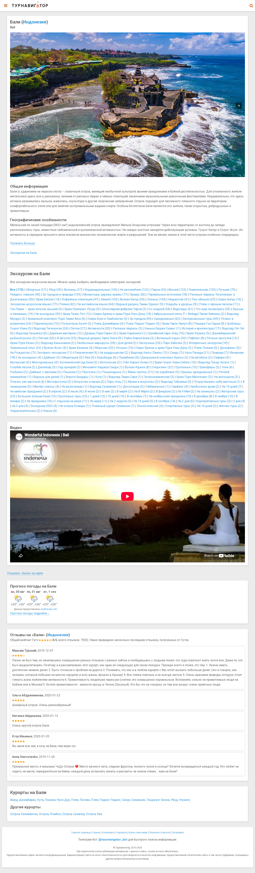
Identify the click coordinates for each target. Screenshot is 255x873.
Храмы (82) (138, 294)
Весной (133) (177, 289)
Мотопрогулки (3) (59, 381)
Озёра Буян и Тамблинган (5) (107, 319)
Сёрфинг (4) (179, 386)
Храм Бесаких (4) (81, 348)
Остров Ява (94, 814)
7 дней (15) (97, 396)
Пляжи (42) (67, 304)
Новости (165, 832)
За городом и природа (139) (62, 294)
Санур (126, 800)
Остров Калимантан (24, 814)
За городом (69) (141, 319)
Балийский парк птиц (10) (166, 333)
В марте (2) (124, 391)
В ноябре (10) (224, 396)
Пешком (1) (71, 372)
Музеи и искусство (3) (143, 381)
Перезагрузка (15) (46, 323)
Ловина (50, 800)
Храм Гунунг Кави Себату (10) (175, 362)
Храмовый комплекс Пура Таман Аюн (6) (56, 319)
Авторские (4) (19, 362)
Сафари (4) (221, 357)
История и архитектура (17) (201, 328)
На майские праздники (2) (28, 391)
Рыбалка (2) (18, 372)
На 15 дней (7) (231, 386)
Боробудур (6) (106, 357)
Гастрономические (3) (159, 377)
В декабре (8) (203, 396)
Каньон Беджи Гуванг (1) (162, 328)
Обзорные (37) (36, 289)
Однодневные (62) (167, 319)
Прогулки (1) (91, 372)
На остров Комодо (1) (74, 406)
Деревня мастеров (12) (65, 333)
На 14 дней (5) (143, 401)
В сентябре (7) (137, 396)
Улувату (184, 800)
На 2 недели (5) (120, 401)
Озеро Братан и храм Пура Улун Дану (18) (122, 314)
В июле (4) (75, 391)
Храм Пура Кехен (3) (24, 343)
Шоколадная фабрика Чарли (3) (124, 309)
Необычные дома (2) (204, 386)
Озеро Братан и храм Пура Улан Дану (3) (163, 348)
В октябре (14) (165, 401)
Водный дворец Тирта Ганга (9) (99, 338)
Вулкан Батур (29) (132, 299)
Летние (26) (46, 338)
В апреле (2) (57, 391)
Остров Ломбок (50, 814)
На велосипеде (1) (74, 386)
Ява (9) (89, 357)
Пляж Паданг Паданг (106, 800)
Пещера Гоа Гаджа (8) (209, 323)
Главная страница (81, 832)
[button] (251, 5)
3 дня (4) (239, 401)
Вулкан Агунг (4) (55, 348)
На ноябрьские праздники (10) (170, 396)
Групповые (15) (186, 367)
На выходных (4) (29, 357)
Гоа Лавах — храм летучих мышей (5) (36, 309)
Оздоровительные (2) (25, 411)
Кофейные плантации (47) (80, 299)
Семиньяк (138, 800)
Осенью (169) (156, 299)
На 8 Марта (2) (143, 391)
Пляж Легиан (80, 800)
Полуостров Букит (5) (76, 323)
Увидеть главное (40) (25, 294)
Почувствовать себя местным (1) (217, 381)
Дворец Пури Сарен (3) (100, 333)
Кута (40, 800)
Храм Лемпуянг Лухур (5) (82, 309)
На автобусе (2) (201, 357)
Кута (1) (100, 377)
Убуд (174, 800)
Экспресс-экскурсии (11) (54, 352)
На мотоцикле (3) (226, 377)
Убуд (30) (55, 289)
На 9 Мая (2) (186, 391)
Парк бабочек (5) (174, 343)
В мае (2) (108, 391)
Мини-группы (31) (140, 372)
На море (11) (98, 401)
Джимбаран (27, 800)
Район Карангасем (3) (139, 338)
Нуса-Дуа (63, 800)
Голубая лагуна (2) (22, 367)
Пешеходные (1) (113, 372)
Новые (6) (50, 411)
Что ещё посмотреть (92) (213, 309)
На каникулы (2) (208, 391)
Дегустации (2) (133, 386)
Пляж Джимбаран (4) (108, 323)
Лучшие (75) (226, 289)
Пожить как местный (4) (27, 381)
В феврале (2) (165, 391)
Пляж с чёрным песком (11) (218, 304)
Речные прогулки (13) (222, 338)
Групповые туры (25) (72, 396)
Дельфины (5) (230, 348)
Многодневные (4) (45, 362)
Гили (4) (227, 367)
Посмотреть (108, 832)
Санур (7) (176, 352)
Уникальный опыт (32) (25, 348)
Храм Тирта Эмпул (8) (177, 323)
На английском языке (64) (95, 304)
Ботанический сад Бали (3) (78, 362)
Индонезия (34, 22)
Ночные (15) (124, 348)
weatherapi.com (49, 609)
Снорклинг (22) (162, 367)
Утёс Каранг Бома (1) (137, 362)
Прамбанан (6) (129, 357)
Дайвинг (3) (51, 357)
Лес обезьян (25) (203, 299)
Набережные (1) (157, 386)
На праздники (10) (39, 401)
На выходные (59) (47, 314)
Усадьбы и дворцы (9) (181, 304)
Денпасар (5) (47, 367)
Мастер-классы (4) (46, 386)
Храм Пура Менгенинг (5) (194, 377)
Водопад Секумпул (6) (31, 333)
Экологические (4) (150, 406)
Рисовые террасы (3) (127, 328)
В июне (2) (92, 391)
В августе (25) (66, 338)
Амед (14, 800)
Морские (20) (104, 348)
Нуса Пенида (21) (197, 352)
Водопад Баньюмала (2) (57, 343)
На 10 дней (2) (207, 406)
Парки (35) (158, 289)
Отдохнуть (121, 832)
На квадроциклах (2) (113, 352)
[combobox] (251, 3)
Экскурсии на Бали (23, 253)
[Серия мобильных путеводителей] (30, 4)
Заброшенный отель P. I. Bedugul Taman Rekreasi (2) (189, 314)
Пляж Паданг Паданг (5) (143, 323)
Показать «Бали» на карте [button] (25, 573)
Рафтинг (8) (196, 338)
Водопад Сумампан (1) (105, 386)
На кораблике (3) (167, 372)
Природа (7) (219, 352)
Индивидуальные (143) (101, 289)
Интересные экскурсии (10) (208, 343)
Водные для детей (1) (48, 377)
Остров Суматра (73, 814)
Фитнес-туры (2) (230, 406)
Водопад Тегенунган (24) (51, 328)
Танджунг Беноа (158, 800)
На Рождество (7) (22, 352)
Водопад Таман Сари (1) (124, 377)
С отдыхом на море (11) (70, 401)
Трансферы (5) (209, 367)
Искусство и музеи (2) (89, 381)
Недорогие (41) (178, 299)
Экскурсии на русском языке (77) (33, 304)
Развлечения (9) (85, 352)
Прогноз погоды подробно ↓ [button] (29, 613)
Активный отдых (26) (171, 338)
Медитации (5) (72, 357)
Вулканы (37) (73, 289)
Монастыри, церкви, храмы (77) (105, 294)
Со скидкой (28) (159, 309)
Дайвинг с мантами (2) (45, 372)
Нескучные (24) (150, 343)
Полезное (154, 832)
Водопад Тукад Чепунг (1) (216, 362)
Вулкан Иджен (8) (137, 367)
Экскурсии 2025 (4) (43, 406)
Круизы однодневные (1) (199, 372)
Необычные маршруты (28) (96, 343)
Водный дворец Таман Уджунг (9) (139, 304)
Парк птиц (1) (116, 381)
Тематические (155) (202, 289)
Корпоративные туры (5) (213, 401)
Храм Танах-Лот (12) (77, 314)
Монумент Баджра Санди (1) (102, 367)
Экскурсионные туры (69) (200, 319)
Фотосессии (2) (110, 362)
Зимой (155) (109, 299)
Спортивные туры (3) (180, 406)
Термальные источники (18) (167, 294)
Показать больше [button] (22, 243)
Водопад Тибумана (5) (176, 381)
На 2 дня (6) (186, 401)
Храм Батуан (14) (48, 299)
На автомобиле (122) (134, 289)
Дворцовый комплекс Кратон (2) (164, 357)
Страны (96, 832)
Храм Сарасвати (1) (132, 333)
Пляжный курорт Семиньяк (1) (113, 406)
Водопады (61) (183, 309)
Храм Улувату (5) (198, 333)
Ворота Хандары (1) (79, 377)
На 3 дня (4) (20, 406)
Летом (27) (77, 328)
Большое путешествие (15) (37, 396)
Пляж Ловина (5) (205, 348)
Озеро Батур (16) (229, 299)
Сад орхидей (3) (69, 367)
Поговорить (178, 832)
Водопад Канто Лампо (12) (149, 352)
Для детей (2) (127, 343)
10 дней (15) (116, 396)
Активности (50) (99, 328)
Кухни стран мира (137, 832)
